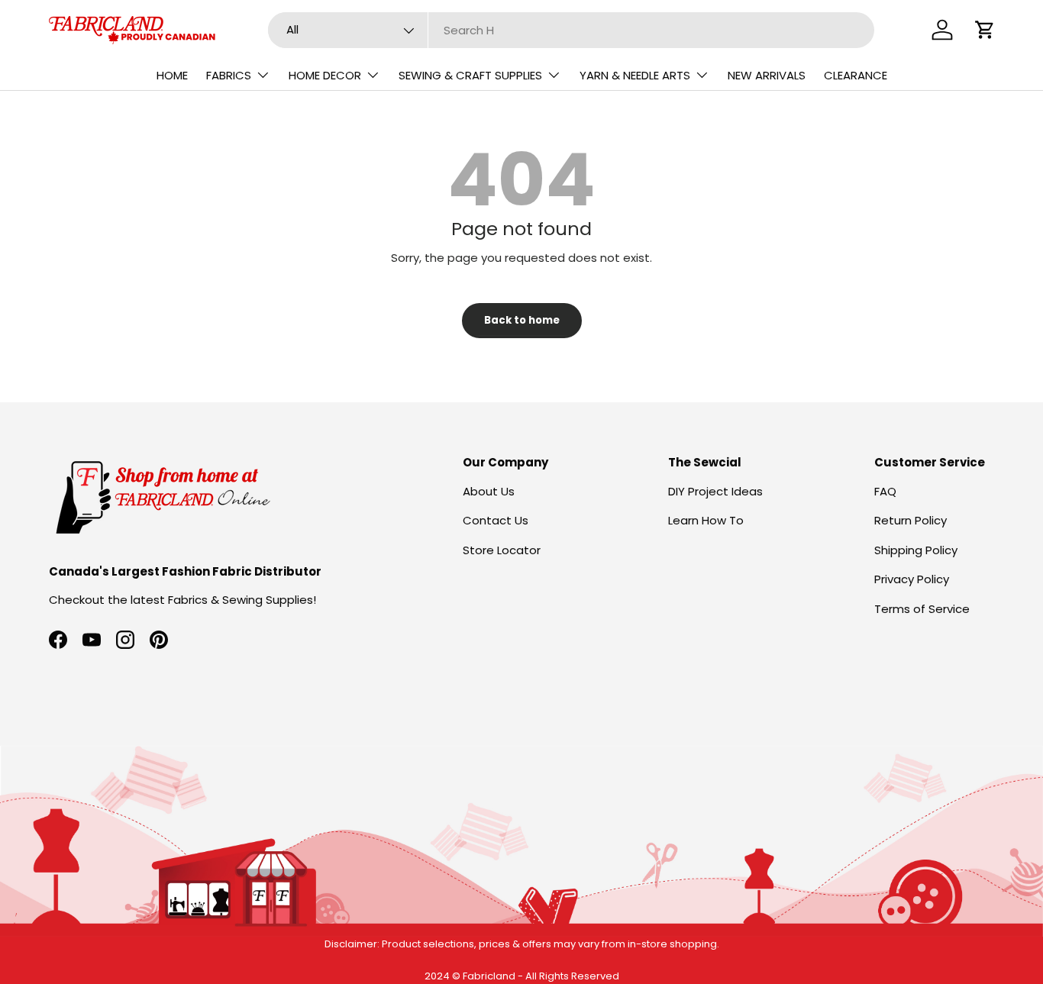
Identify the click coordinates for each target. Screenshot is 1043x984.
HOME (172, 75)
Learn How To (706, 520)
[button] (985, 30)
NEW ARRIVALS (767, 75)
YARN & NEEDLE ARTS (635, 75)
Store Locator (502, 550)
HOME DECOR (325, 75)
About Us (489, 491)
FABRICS (228, 75)
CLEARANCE (855, 75)
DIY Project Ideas (715, 491)
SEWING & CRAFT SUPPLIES (470, 75)
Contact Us (495, 520)
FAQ (885, 491)
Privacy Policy (911, 579)
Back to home (522, 320)
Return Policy (910, 520)
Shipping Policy (915, 550)
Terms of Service (922, 609)
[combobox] (571, 30)
